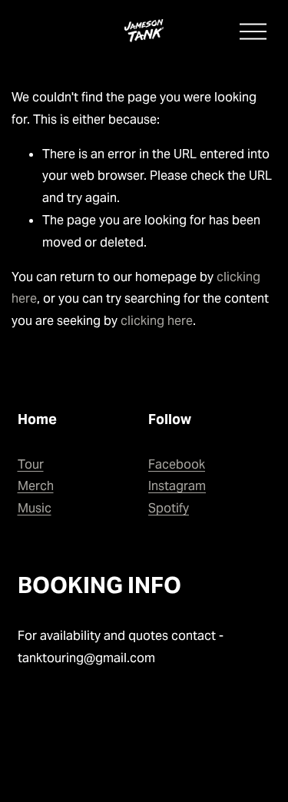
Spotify (168, 508)
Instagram (177, 486)
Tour (31, 464)
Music (34, 508)
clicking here (157, 321)
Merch (36, 486)
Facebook (176, 464)
